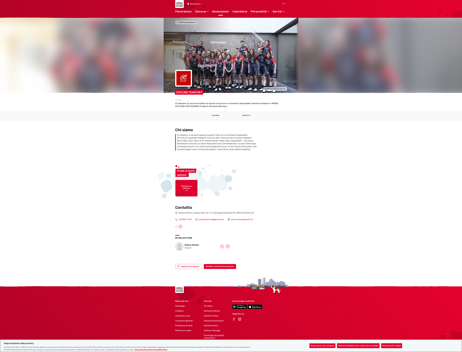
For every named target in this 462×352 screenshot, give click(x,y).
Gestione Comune (212, 311)
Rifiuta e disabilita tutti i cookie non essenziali (358, 346)
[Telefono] (222, 246)
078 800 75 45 (185, 219)
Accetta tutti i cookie (391, 346)
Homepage (180, 306)
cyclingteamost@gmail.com (211, 219)
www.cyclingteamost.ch (242, 219)
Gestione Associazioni (214, 321)
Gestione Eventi (211, 325)
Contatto (246, 115)
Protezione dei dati (183, 325)
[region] (231, 345)
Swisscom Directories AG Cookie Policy (151, 349)
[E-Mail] (228, 246)
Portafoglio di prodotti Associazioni (214, 336)
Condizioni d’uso (182, 316)
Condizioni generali (184, 321)
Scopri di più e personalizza (322, 346)
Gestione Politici (211, 316)
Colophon (179, 311)
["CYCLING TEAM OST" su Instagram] (180, 226)
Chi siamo (215, 115)
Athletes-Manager (212, 330)
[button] (194, 4)
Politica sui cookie (183, 330)
